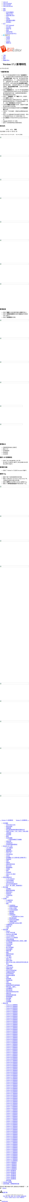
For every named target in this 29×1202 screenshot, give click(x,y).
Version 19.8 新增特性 (12, 1075)
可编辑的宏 (9, 924)
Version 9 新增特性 (11, 1170)
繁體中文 (8, 43)
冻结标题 (8, 849)
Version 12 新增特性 (11, 1165)
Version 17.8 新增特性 (12, 1108)
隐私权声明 (9, 32)
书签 (7, 981)
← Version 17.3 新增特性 (6, 820)
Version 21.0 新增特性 (12, 1055)
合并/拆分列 (9, 854)
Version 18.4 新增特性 (12, 1098)
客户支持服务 (10, 947)
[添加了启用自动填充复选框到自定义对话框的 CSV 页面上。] (14, 383)
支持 (4, 10)
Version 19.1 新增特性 (12, 1087)
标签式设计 (9, 892)
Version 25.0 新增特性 (12, 1016)
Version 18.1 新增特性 (12, 1103)
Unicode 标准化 (10, 936)
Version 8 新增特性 (11, 1172)
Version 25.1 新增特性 (12, 1014)
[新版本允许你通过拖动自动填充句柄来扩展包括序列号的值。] (14, 158)
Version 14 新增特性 (11, 1162)
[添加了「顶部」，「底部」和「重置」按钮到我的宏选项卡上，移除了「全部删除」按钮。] (14, 795)
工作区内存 (9, 895)
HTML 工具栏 (13, 908)
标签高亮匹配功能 (11, 995)
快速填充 (8, 859)
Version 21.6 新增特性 (12, 1045)
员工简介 (8, 27)
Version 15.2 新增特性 (12, 1151)
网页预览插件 (13, 918)
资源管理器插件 (13, 906)
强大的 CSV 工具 (7, 846)
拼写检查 (8, 978)
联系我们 (8, 22)
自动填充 (8, 872)
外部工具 (8, 926)
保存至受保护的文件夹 (12, 991)
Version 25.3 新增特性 (12, 1011)
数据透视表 (9, 867)
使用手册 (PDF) (10, 15)
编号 (7, 870)
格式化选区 (9, 826)
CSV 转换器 (9, 847)
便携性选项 (9, 968)
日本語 (8, 38)
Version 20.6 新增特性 (12, 1062)
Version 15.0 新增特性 (12, 1154)
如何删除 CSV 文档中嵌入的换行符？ (16, 857)
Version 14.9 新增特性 (12, 1155)
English (8, 36)
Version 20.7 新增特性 (12, 1060)
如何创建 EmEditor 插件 (15, 923)
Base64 (8, 931)
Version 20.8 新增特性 (12, 1059)
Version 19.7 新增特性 (12, 1077)
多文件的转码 (10, 973)
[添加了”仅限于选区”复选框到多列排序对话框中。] (14, 701)
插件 (7, 903)
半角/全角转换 (10, 939)
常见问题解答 (10, 12)
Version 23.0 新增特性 (12, 1029)
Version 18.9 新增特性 (12, 1090)
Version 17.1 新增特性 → (22, 820)
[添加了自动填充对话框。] (14, 424)
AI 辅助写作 (9, 900)
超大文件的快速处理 (11, 883)
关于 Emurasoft (10, 25)
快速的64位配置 (10, 975)
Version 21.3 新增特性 (12, 1050)
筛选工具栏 (9, 960)
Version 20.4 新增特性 (12, 1065)
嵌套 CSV (8, 958)
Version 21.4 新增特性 (12, 1049)
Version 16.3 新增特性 (12, 1132)
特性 (9, 1196)
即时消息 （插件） (11, 986)
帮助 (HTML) (9, 13)
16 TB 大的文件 (10, 879)
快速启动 (8, 893)
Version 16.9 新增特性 (12, 1123)
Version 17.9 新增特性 (12, 1106)
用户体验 (5, 887)
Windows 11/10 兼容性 (12, 937)
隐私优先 (8, 955)
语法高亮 (8, 834)
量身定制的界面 (10, 890)
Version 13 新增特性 (11, 1164)
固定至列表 (9, 990)
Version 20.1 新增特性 (12, 1070)
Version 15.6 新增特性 (12, 1144)
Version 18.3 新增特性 (12, 1100)
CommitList (12, 905)
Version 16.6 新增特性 (12, 1128)
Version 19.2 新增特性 (12, 1085)
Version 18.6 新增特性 (12, 1095)
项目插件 (11, 911)
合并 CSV (8, 852)
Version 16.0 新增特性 (12, 1137)
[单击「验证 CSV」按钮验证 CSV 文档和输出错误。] (14, 285)
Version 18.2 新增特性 (12, 1101)
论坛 (7, 17)
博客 (4, 9)
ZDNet (4, 1188)
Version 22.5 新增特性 (12, 1031)
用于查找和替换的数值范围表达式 (15, 829)
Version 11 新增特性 (11, 1167)
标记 (7, 897)
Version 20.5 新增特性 (12, 1064)
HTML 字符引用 (10, 932)
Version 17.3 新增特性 (12, 1116)
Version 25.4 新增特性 (12, 1009)
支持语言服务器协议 (11, 844)
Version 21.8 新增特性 (12, 1042)
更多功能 (5, 929)
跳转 (7, 952)
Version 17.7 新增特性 (12, 1109)
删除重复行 (9, 851)
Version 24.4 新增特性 (12, 1019)
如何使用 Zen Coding (18, 916)
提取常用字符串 (10, 864)
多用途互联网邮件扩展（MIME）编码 (16, 940)
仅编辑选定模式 (10, 972)
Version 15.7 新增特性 (12, 1142)
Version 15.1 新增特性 (12, 1152)
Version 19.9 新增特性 (12, 1073)
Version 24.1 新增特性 (12, 1024)
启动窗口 (8, 888)
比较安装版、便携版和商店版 (11, 1183)
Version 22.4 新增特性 (12, 1032)
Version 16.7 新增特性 (12, 1126)
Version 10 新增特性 (11, 1169)
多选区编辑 (9, 838)
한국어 (8, 39)
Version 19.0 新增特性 (12, 1088)
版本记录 (5, 1003)
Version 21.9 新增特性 (12, 1041)
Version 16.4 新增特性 (12, 1131)
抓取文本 (8, 993)
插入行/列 (8, 865)
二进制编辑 (9, 965)
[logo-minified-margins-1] (11, 52)
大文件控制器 (10, 880)
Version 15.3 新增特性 (12, 1149)
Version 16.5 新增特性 (12, 1129)
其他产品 (8, 28)
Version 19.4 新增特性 (12, 1082)
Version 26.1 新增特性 (12, 1006)
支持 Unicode (9, 967)
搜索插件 (11, 913)
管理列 (8, 869)
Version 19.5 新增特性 (12, 1080)
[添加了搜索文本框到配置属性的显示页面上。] (14, 340)
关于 (4, 23)
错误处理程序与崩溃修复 (13, 985)
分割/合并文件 (10, 882)
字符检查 (8, 945)
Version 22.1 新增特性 (12, 1037)
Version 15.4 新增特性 (12, 1147)
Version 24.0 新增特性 (12, 1026)
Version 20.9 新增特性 (12, 1057)
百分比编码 (9, 949)
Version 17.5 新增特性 (12, 1113)
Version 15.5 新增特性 (12, 1146)
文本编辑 (5, 823)
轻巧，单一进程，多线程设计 (14, 885)
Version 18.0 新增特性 (12, 1105)
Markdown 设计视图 (11, 934)
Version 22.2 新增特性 (12, 1036)
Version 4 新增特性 (11, 1178)
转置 (7, 875)
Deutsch (8, 41)
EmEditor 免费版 (7, 1182)
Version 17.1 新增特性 (12, 1119)
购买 (7, 1196)
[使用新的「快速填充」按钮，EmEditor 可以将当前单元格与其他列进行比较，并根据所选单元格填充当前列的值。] (14, 200)
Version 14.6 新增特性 (12, 1160)
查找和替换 (9, 996)
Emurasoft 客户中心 (11, 33)
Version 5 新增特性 (11, 1177)
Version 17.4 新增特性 (12, 1114)
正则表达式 (9, 842)
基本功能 (8, 1180)
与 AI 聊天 (9, 902)
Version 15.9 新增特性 (12, 1139)
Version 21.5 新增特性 (12, 1047)
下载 (4, 1196)
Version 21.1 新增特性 (12, 1054)
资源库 (8, 18)
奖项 (7, 30)
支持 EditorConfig (10, 824)
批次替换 (8, 998)
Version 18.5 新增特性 (12, 1096)
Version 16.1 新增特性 (12, 1136)
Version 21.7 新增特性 (12, 1044)
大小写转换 (9, 942)
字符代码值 (9, 944)
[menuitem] (16, 9)
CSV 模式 (8, 957)
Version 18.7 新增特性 (12, 1093)
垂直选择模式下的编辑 (15, 839)
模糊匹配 (8, 828)
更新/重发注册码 (10, 20)
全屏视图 (8, 1001)
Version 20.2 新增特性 (12, 1068)
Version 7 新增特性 (11, 1173)
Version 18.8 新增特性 (12, 1091)
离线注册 (8, 950)
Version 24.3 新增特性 (12, 1021)
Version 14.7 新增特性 (12, 1159)
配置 (7, 836)
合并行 (8, 856)
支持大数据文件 (7, 877)
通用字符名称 (10, 954)
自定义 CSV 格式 (10, 874)
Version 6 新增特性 (11, 1175)
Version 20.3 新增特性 (12, 1067)
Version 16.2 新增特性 (12, 1134)
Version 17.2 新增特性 (12, 1118)
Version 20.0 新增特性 (12, 1072)
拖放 (7, 977)
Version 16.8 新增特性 (12, 1124)
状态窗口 (8, 1000)
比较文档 (8, 841)
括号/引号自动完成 (11, 970)
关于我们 (18, 1196)
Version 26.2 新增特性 (12, 1004)
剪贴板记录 (9, 980)
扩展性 (5, 898)
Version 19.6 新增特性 (12, 1078)
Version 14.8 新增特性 (12, 1157)
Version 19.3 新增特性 (12, 1083)
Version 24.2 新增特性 (12, 1022)
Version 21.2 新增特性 (12, 1052)
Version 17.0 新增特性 (12, 1121)
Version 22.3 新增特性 (12, 1034)
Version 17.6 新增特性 (12, 1111)
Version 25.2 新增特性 (12, 1013)
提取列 (8, 862)
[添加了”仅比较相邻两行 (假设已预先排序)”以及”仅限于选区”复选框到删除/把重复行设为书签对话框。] (14, 611)
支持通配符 (9, 988)
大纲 (7, 928)
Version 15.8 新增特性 (12, 1141)
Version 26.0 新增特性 (12, 1008)
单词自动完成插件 (14, 919)
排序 (7, 860)
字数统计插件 (13, 921)
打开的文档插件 (13, 909)
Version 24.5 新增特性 (12, 1018)
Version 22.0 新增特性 (12, 1039)
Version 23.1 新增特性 (12, 1027)
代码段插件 (12, 914)
